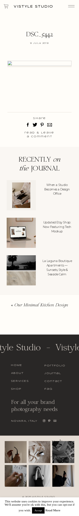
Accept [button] (38, 510)
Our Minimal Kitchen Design (41, 306)
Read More (52, 510)
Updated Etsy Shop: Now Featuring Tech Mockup (57, 226)
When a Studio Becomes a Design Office (57, 189)
